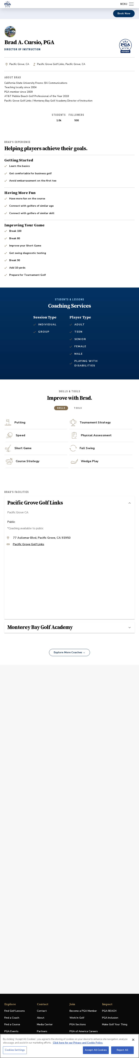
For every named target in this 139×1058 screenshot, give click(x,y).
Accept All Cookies (96, 1050)
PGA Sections (78, 1024)
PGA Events (11, 1031)
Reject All (122, 1050)
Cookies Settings (15, 1050)
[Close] (133, 1040)
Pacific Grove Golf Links (28, 544)
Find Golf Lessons (14, 1011)
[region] (69, 1046)
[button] (69, 503)
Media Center (45, 1025)
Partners (42, 1031)
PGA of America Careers (84, 1031)
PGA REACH (109, 1011)
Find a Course (12, 1024)
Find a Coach (11, 1017)
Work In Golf (77, 1017)
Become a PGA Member (83, 1011)
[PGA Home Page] (7, 4)
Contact (42, 1011)
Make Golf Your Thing (114, 1025)
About (40, 1017)
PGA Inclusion (110, 1017)
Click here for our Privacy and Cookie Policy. (78, 1042)
